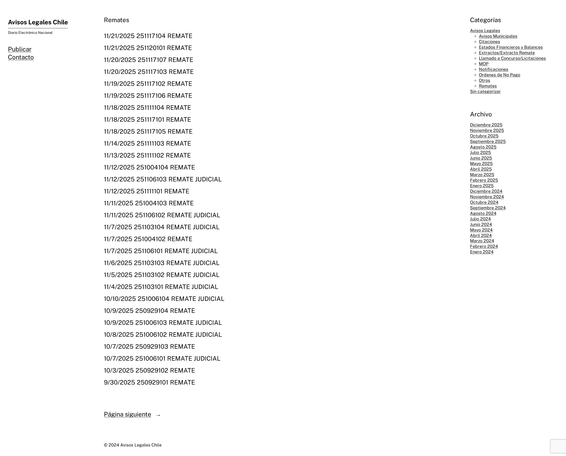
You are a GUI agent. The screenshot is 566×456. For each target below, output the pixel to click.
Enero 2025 (481, 185)
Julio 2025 (480, 152)
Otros (484, 80)
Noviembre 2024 (487, 196)
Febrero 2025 (484, 180)
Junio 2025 (481, 158)
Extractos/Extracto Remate (507, 52)
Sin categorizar (485, 91)
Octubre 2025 (484, 135)
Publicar (20, 49)
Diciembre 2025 (486, 124)
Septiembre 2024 (488, 207)
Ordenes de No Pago (499, 74)
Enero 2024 (481, 251)
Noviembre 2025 (487, 130)
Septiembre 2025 (488, 141)
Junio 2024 (481, 224)
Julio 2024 (480, 218)
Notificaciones (493, 69)
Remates (488, 85)
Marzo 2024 (482, 240)
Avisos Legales (485, 30)
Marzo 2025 (482, 174)
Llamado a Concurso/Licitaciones (512, 58)
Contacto (21, 57)
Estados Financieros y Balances (511, 47)
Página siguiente (132, 414)
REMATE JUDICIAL (195, 179)
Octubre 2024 (484, 202)
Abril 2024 (481, 235)
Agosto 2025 (483, 146)
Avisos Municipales (498, 36)
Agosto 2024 (483, 213)
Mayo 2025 (481, 163)
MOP (483, 63)
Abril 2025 (481, 169)
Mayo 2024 (481, 229)
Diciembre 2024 (486, 191)
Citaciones (489, 41)
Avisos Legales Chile (38, 22)
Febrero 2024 (484, 246)
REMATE (179, 35)
